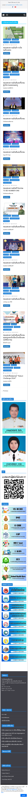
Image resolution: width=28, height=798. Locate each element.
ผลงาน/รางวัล (6, 42)
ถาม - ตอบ (4, 714)
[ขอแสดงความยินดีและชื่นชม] (14, 209)
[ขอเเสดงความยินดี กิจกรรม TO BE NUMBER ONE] (14, 170)
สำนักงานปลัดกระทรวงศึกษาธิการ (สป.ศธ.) (12, 741)
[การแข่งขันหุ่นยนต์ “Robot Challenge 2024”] (14, 358)
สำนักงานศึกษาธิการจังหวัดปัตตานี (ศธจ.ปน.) (12, 738)
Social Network (5, 717)
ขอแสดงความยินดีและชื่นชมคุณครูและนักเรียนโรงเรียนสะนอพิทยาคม (14, 337)
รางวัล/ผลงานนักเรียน (7, 182)
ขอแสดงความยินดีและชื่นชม (14, 226)
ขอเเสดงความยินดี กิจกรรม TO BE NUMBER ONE (13, 189)
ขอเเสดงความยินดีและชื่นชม (14, 118)
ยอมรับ (23, 795)
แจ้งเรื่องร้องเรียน (6, 720)
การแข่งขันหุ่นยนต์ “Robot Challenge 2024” (13, 377)
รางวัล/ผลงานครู (6, 77)
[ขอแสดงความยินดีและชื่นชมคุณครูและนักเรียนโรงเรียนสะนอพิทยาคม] (14, 317)
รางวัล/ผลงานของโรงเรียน (14, 42)
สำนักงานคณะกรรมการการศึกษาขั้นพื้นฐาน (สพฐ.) (13, 730)
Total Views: (5, 779)
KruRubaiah (14, 44)
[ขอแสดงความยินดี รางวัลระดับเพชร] (14, 33)
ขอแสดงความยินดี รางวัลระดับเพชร (12, 48)
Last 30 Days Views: (6, 776)
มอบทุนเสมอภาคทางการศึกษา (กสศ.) (14, 4)
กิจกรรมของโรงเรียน (7, 39)
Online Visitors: (5, 770)
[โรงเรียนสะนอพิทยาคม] (3, 15)
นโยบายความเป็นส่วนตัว (12, 789)
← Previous (5, 391)
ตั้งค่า (2, 792)
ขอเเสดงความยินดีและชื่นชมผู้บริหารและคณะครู (14, 83)
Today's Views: (5, 773)
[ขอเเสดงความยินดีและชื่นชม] (14, 103)
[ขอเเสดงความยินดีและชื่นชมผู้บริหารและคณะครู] (14, 65)
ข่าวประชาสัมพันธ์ (15, 39)
